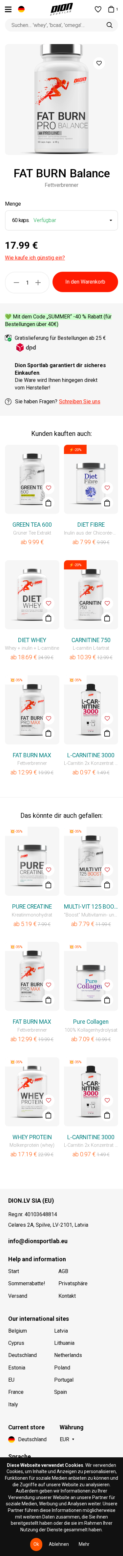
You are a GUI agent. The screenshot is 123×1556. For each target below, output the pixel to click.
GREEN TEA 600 (32, 524)
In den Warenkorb (85, 282)
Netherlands (68, 1355)
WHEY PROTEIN (32, 1137)
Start (13, 1271)
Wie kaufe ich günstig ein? (35, 258)
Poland (62, 1368)
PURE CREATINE (32, 906)
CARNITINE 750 (91, 640)
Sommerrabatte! (26, 1283)
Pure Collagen (91, 1021)
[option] (61, 99)
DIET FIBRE (91, 524)
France (16, 1392)
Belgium (17, 1331)
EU (11, 1380)
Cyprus (16, 1343)
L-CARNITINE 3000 (90, 755)
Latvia (61, 1331)
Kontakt (67, 1296)
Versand (17, 1296)
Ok (36, 1544)
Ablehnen (59, 1544)
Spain (60, 1392)
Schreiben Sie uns (79, 401)
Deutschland (22, 1355)
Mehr (84, 1544)
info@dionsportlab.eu (38, 1241)
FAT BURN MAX (32, 755)
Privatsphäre (73, 1283)
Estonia (16, 1368)
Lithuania (64, 1343)
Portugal (63, 1380)
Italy (13, 1404)
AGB (63, 1271)
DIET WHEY (32, 640)
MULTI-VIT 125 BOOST (91, 906)
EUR (64, 1439)
